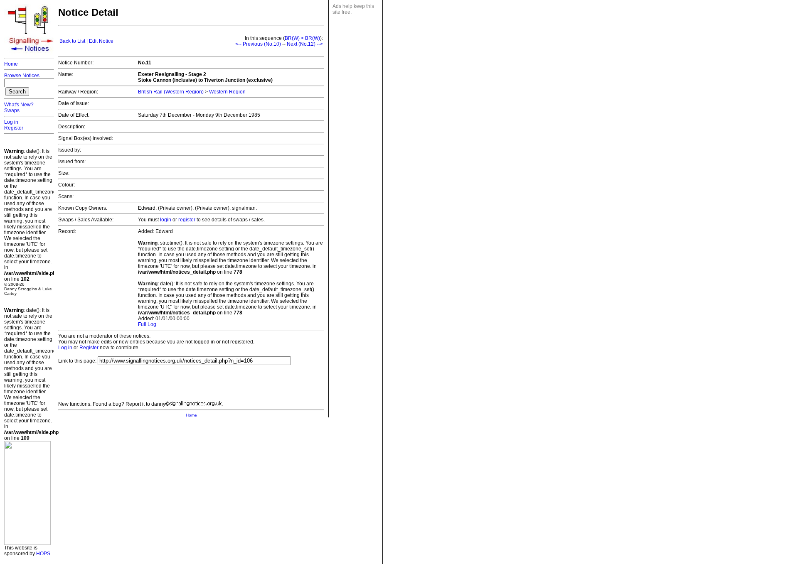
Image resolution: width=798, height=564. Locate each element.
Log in (11, 122)
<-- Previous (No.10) (258, 44)
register (186, 220)
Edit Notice (101, 41)
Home (11, 64)
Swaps (12, 110)
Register (13, 128)
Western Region (227, 92)
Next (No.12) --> (305, 44)
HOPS (43, 554)
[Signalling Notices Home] (31, 53)
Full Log (147, 324)
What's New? (19, 105)
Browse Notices (21, 75)
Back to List (72, 41)
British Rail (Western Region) (171, 92)
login (165, 220)
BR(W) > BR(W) (302, 38)
